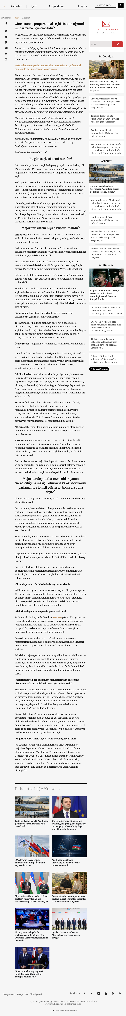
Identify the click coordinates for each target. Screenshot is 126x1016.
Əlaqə (20, 994)
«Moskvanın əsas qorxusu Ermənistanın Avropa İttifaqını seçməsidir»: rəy (30, 863)
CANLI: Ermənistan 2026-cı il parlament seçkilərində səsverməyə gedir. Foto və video (106, 310)
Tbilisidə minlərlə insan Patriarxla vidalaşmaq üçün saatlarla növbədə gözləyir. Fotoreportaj (104, 343)
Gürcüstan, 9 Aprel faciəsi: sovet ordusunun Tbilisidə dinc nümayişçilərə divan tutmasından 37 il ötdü (106, 326)
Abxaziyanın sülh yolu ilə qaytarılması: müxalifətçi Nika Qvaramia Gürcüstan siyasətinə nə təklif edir (31, 936)
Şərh (34, 6)
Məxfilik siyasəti (33, 994)
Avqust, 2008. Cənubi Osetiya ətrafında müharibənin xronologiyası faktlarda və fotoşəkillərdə (104, 294)
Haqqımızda (8, 994)
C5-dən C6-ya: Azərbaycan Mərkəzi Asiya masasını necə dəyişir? (66, 935)
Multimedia (106, 265)
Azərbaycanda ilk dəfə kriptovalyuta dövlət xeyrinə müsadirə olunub (66, 863)
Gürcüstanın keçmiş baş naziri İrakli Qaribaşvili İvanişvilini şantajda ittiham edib (29, 974)
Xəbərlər (16, 6)
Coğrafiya (56, 6)
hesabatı (57, 617)
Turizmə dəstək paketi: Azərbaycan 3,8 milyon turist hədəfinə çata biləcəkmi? (32, 824)
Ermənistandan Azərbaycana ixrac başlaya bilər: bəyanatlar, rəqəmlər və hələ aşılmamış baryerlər (69, 899)
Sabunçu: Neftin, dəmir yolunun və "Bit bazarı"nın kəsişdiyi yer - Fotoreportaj (104, 359)
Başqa (82, 6)
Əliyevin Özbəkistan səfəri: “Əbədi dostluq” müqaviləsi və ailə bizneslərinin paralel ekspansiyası (31, 899)
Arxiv (18, 18)
